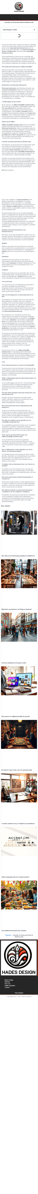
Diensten (7, 982)
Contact (7, 987)
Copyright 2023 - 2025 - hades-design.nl (19, 996)
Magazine (8, 935)
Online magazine (10, 985)
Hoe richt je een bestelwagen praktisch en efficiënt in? (18, 556)
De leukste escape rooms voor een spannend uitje (16, 770)
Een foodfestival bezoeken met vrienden (13, 930)
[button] (19, 16)
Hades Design (9, 980)
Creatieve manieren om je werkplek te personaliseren (18, 823)
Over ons (7, 983)
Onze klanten (19, 993)
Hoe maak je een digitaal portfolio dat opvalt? (15, 716)
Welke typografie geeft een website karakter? (15, 877)
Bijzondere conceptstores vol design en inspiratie (16, 609)
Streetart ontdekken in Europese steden (13, 663)
